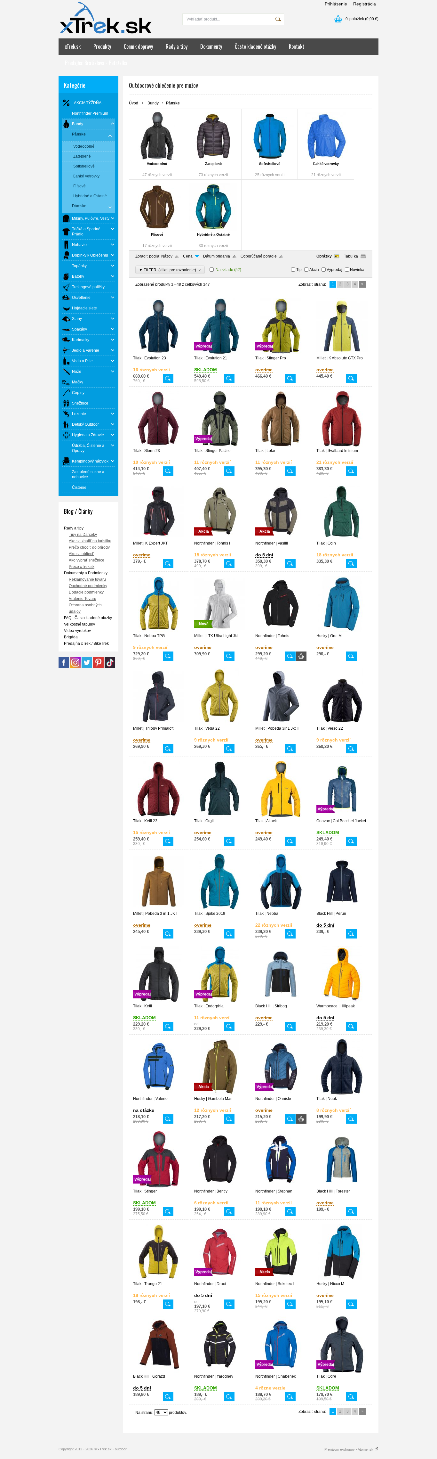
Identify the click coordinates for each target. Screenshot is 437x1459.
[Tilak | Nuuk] (342, 1093)
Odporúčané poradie (259, 256)
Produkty (102, 46)
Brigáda (71, 637)
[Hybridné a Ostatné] (213, 207)
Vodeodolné (157, 164)
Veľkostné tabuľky (79, 624)
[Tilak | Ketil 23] (158, 816)
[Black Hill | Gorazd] (158, 1371)
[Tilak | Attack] (280, 816)
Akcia (314, 269)
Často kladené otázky (255, 46)
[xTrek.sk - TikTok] (110, 666)
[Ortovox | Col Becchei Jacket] (342, 816)
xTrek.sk (73, 46)
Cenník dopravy (138, 46)
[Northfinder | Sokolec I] (280, 1278)
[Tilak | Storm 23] (158, 445)
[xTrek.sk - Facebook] (64, 666)
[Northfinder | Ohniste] (280, 1093)
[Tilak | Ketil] (158, 1001)
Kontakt (296, 46)
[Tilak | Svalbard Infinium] (342, 445)
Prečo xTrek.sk (81, 566)
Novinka (357, 269)
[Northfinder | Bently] (219, 1186)
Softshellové (269, 164)
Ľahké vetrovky (326, 164)
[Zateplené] (213, 136)
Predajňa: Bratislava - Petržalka (96, 63)
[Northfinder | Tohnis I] (219, 538)
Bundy (153, 103)
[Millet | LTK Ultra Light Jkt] (219, 630)
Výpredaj (334, 269)
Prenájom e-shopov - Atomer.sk (349, 1449)
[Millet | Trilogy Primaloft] (158, 723)
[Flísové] (157, 207)
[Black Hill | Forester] (342, 1186)
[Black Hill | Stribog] (280, 1001)
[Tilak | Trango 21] (158, 1278)
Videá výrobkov (77, 630)
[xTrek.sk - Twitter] (87, 666)
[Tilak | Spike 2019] (219, 908)
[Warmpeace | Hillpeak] (342, 1001)
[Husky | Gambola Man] (219, 1093)
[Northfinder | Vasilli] (280, 538)
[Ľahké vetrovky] (326, 136)
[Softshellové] (269, 136)
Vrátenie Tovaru (82, 598)
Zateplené (213, 164)
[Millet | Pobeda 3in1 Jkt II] (280, 723)
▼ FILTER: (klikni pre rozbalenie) (170, 269)
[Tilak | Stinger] (158, 1186)
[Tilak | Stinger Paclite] (219, 445)
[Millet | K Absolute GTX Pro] (342, 353)
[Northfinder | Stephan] (280, 1186)
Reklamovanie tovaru (87, 579)
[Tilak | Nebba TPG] (158, 630)
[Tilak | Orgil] (219, 816)
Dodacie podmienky (86, 592)
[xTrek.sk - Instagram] (75, 666)
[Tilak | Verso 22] (342, 723)
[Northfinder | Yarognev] (219, 1371)
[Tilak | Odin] (342, 538)
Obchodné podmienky (88, 586)
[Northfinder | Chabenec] (280, 1371)
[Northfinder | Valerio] (158, 1093)
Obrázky (324, 256)
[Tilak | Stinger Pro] (280, 353)
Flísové (157, 234)
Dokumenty (211, 46)
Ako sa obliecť (81, 554)
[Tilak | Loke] (280, 445)
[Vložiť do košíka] (301, 656)
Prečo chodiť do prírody (89, 547)
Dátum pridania (216, 256)
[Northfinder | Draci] (219, 1278)
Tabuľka (351, 256)
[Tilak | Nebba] (280, 908)
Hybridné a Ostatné (213, 234)
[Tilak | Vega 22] (219, 723)
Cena (188, 256)
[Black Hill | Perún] (342, 908)
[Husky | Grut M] (342, 630)
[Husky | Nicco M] (342, 1278)
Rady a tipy (176, 46)
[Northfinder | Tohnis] (280, 630)
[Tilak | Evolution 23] (158, 353)
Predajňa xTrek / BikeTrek (86, 643)
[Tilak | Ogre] (342, 1371)
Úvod (133, 103)
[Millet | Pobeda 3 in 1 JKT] (158, 908)
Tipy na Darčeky (83, 534)
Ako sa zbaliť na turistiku (90, 541)
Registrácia (364, 3)
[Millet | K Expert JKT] (158, 538)
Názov (166, 256)
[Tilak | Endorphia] (219, 1001)
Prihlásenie (336, 3)
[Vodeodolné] (157, 136)
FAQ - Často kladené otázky (88, 618)
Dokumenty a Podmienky (85, 573)
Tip (299, 269)
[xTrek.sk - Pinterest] (98, 666)
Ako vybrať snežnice (86, 560)
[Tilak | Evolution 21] (219, 353)
